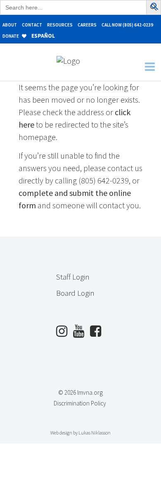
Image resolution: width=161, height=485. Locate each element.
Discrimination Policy (80, 403)
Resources (60, 25)
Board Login (75, 293)
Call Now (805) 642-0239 (127, 25)
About (9, 25)
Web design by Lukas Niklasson (80, 433)
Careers (87, 25)
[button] (155, 7)
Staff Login (73, 277)
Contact (32, 25)
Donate (11, 36)
